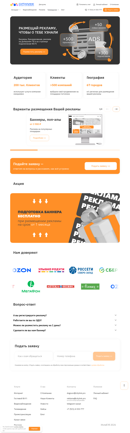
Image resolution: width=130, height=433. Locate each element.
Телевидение (20, 409)
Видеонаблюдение (30, 10)
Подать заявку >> (100, 165)
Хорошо (34, 429)
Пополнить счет (85, 4)
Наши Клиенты (47, 398)
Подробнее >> (39, 138)
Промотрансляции (22, 414)
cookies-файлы (18, 427)
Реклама (42, 10)
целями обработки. (97, 365)
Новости (44, 403)
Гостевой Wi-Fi (20, 398)
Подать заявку (112, 10)
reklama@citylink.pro (76, 399)
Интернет (18, 393)
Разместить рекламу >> (34, 51)
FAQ (95, 398)
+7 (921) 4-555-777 (95, 10)
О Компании (114, 4)
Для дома (42, 4)
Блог (63, 10)
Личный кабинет (102, 4)
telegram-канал (74, 403)
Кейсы (43, 409)
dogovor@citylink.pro (76, 393)
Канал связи (19, 419)
